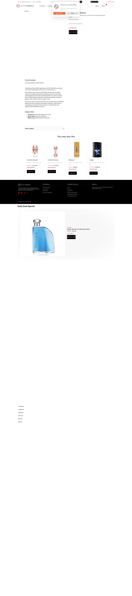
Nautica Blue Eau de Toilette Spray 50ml (78, 229)
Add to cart (73, 32)
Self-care (20, 415)
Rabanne (71, 160)
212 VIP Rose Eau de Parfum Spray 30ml (55, 162)
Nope (72, 13)
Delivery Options (29, 128)
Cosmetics (20, 412)
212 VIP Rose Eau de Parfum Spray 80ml (34, 162)
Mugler (91, 160)
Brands (20, 422)
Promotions (42, 6)
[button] (44, 128)
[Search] (81, 2)
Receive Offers (59, 13)
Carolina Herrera (32, 160)
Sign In (97, 6)
